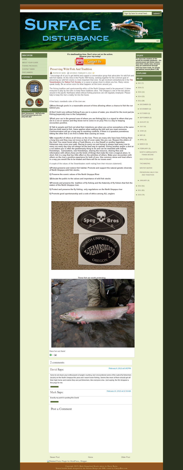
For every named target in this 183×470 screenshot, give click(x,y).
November (144, 109)
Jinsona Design (92, 468)
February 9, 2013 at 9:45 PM (120, 368)
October (144, 113)
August (143, 122)
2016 (139, 87)
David (53, 369)
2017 (139, 83)
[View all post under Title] (31, 5)
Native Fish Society (73, 82)
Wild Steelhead (146, 159)
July (141, 126)
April (142, 139)
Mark (53, 392)
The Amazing (145, 163)
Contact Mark (28, 69)
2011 (139, 190)
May (141, 135)
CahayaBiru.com (120, 468)
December (144, 104)
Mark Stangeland (86, 466)
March (142, 144)
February (144, 148)
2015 (139, 92)
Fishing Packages (29, 66)
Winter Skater (146, 168)
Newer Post (55, 457)
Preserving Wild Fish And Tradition (71, 69)
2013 (139, 101)
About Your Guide (30, 62)
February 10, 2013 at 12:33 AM (119, 391)
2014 (139, 96)
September (144, 117)
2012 (139, 186)
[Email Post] (54, 355)
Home (24, 59)
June (142, 131)
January (143, 180)
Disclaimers (27, 72)
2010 (139, 195)
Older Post (125, 457)
